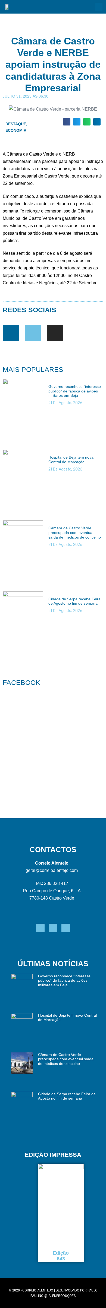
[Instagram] (55, 333)
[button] (98, 7)
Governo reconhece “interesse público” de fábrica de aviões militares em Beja (74, 391)
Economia (15, 130)
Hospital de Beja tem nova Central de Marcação (70, 459)
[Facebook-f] (11, 333)
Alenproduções (62, 1296)
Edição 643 (61, 1256)
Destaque (15, 124)
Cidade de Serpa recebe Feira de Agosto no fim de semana (74, 601)
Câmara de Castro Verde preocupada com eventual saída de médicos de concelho (74, 532)
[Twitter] (33, 333)
